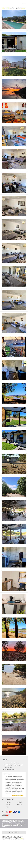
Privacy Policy (8, 765)
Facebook (8, 802)
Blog (7, 807)
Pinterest (19, 804)
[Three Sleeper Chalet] (14, 182)
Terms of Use (8, 767)
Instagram (19, 802)
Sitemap (22, 839)
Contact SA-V (8, 763)
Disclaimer (16, 763)
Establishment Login (10, 769)
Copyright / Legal (18, 765)
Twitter (8, 804)
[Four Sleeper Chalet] (14, 206)
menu (21, 4)
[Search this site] (18, 4)
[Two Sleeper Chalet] (14, 112)
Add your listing (14, 832)
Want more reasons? (17, 795)
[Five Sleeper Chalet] (14, 253)
